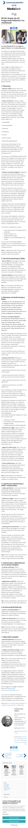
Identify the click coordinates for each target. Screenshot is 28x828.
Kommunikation (17, 740)
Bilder (15, 738)
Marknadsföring (23, 740)
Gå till (14, 5)
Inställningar (14, 825)
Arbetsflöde (24, 736)
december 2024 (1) (7, 787)
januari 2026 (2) (6, 784)
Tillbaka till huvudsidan (14, 750)
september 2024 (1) (7, 788)
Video (26, 744)
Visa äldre (5, 790)
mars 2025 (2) (6, 786)
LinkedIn (22, 728)
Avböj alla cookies (14, 821)
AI (4, 795)
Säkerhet (20, 742)
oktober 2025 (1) (6, 785)
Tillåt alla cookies (14, 818)
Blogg (14, 14)
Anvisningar (6, 796)
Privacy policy (5, 814)
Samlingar (24, 742)
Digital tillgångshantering (21, 738)
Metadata (16, 742)
